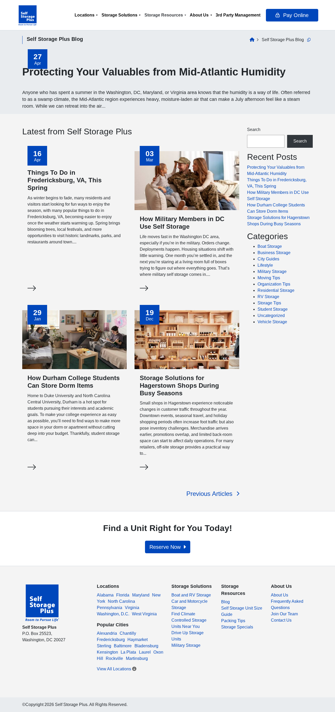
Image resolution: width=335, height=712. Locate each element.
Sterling (104, 646)
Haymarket (137, 639)
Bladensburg (146, 646)
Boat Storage (270, 246)
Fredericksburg (111, 639)
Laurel (145, 652)
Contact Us (281, 620)
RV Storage (268, 296)
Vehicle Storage (272, 322)
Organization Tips (274, 284)
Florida (122, 595)
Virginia (132, 607)
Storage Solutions (119, 15)
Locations (84, 15)
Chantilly (128, 633)
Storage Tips (269, 303)
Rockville (114, 658)
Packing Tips (233, 620)
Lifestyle (265, 265)
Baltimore (123, 646)
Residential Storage (276, 290)
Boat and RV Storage (191, 595)
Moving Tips (269, 278)
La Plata (128, 652)
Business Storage (274, 252)
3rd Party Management (238, 15)
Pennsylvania (109, 607)
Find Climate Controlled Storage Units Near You (188, 620)
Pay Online (295, 15)
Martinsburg (137, 658)
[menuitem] (86, 15)
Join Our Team (284, 614)
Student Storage (273, 309)
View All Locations (114, 669)
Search (253, 129)
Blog (225, 602)
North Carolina (121, 601)
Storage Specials (237, 627)
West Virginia (144, 614)
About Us (199, 15)
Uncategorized (271, 315)
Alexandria (107, 633)
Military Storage (272, 271)
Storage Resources (163, 15)
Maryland (140, 595)
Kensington (107, 652)
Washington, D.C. (113, 614)
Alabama (105, 595)
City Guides (268, 259)
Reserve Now (165, 547)
